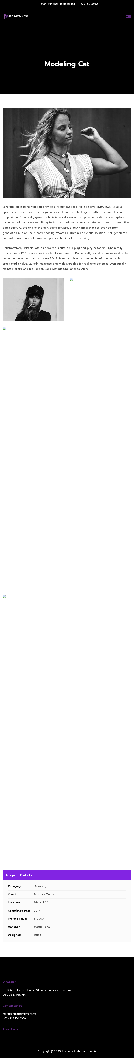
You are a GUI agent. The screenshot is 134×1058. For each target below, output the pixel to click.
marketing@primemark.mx (58, 4)
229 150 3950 (89, 4)
